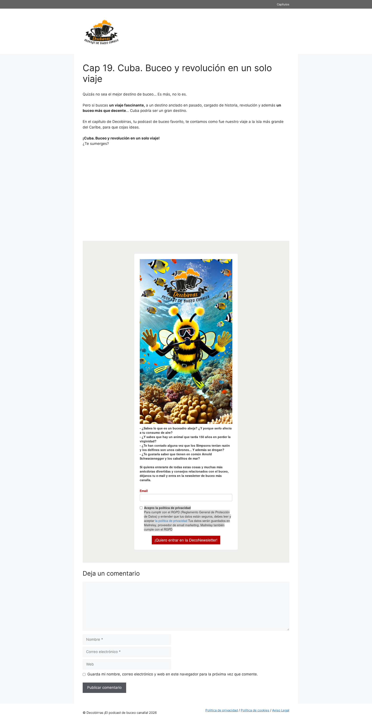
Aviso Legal (280, 710)
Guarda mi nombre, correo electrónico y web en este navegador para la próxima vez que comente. (172, 674)
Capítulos (283, 4)
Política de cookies (255, 710)
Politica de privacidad (221, 710)
